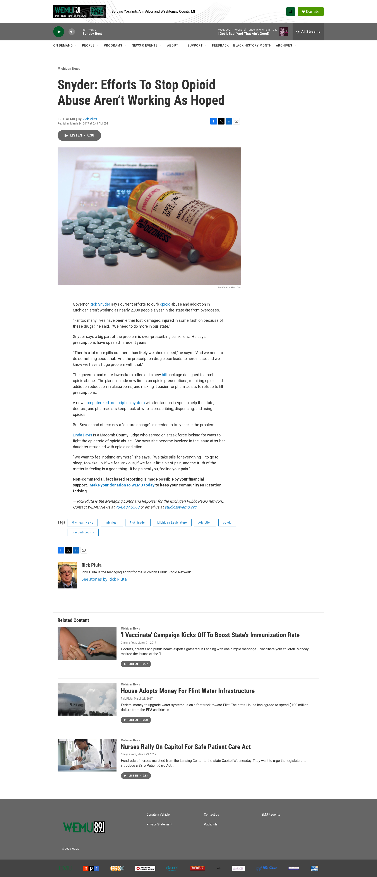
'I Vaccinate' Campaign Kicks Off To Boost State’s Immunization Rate (210, 635)
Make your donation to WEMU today (122, 485)
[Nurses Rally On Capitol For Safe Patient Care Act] (87, 755)
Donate (312, 11)
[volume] (71, 32)
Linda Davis (82, 435)
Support (195, 45)
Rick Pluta (89, 119)
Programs (113, 45)
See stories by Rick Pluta (104, 579)
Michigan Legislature (172, 522)
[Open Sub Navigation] (76, 45)
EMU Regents (271, 814)
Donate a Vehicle (158, 814)
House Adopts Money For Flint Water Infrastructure (188, 691)
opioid (165, 304)
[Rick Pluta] (67, 575)
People (88, 45)
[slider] (78, 31)
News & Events (145, 45)
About (172, 45)
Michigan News (69, 68)
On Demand (63, 45)
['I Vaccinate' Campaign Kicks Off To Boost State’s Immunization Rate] (87, 643)
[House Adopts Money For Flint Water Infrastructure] (87, 699)
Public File (211, 824)
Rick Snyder (99, 304)
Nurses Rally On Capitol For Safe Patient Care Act (186, 747)
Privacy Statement (159, 824)
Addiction (205, 522)
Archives (284, 45)
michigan (112, 522)
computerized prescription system (114, 402)
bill (165, 374)
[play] (58, 31)
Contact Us (211, 814)
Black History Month (252, 45)
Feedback (220, 45)
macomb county (83, 532)
